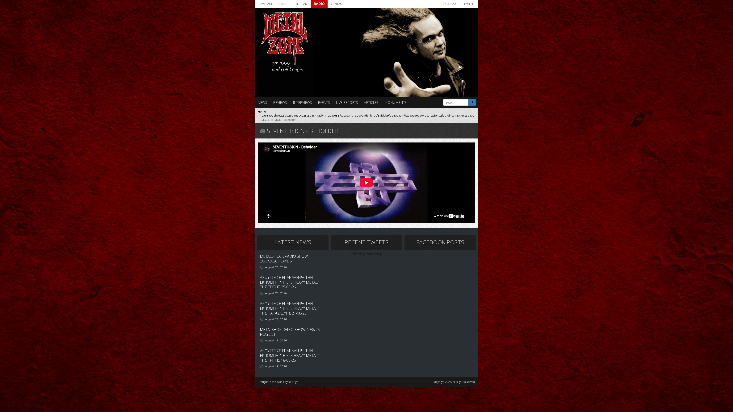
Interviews (302, 102)
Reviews (280, 102)
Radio (319, 3)
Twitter (469, 4)
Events (324, 102)
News (262, 102)
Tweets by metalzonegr (367, 254)
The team (301, 4)
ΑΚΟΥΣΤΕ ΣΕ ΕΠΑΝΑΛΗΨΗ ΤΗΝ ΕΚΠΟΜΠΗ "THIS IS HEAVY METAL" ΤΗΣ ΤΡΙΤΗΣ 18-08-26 (289, 355)
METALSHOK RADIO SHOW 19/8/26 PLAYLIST (290, 332)
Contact (337, 4)
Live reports (347, 102)
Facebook (450, 4)
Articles (371, 102)
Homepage (265, 4)
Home (262, 111)
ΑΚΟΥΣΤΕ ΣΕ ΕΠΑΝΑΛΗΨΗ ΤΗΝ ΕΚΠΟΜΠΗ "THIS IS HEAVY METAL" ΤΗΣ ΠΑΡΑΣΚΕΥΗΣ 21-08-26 (289, 308)
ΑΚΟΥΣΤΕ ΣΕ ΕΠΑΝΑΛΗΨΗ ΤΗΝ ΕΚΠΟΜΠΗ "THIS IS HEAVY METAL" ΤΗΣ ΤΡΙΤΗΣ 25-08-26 (289, 282)
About (283, 4)
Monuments (396, 102)
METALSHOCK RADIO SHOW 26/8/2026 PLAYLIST (284, 259)
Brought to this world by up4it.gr (278, 382)
